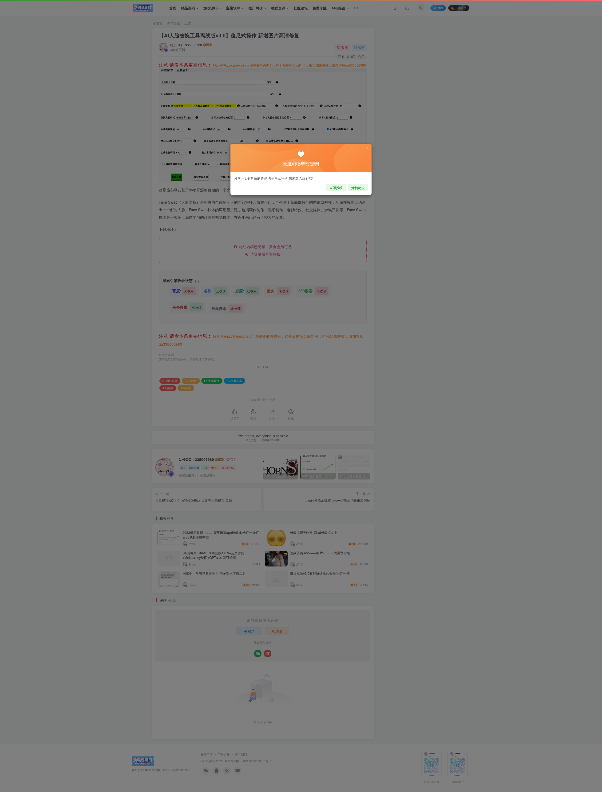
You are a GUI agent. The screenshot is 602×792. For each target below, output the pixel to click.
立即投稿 (336, 187)
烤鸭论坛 (357, 187)
